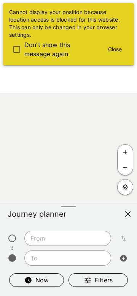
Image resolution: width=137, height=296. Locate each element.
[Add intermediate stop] (123, 258)
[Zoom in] (125, 152)
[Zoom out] (125, 167)
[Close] (128, 214)
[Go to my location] (125, 187)
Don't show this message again (47, 49)
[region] (68, 148)
